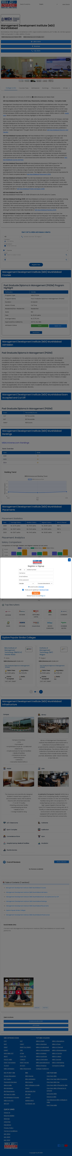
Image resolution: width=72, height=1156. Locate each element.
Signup (36, 593)
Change (41, 587)
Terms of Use (44, 590)
